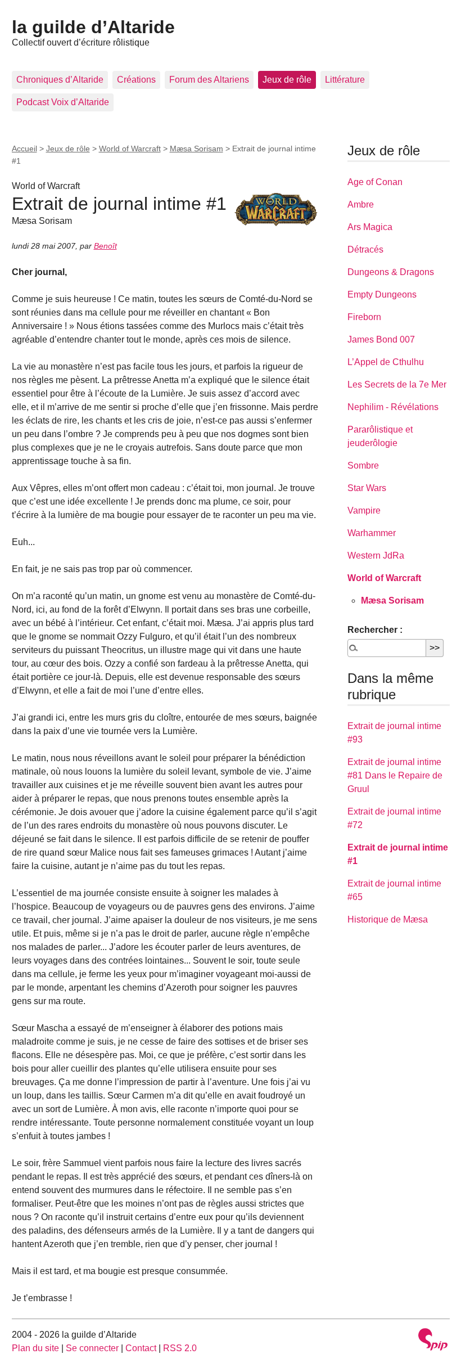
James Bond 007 (381, 339)
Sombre (363, 465)
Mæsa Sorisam (196, 148)
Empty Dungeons (382, 294)
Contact (140, 1348)
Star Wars (366, 488)
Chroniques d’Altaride (59, 79)
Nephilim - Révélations (393, 407)
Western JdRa (375, 555)
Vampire (364, 510)
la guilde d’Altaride (93, 27)
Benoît (105, 245)
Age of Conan (375, 182)
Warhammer (371, 533)
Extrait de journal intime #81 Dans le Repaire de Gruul (394, 775)
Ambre (360, 204)
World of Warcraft (130, 148)
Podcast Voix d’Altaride (62, 102)
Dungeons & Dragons (390, 272)
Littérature (345, 79)
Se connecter (92, 1348)
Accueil (24, 148)
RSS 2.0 (180, 1348)
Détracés (365, 249)
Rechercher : (375, 630)
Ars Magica (369, 227)
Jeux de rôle (287, 79)
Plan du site (35, 1348)
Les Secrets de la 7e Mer (396, 384)
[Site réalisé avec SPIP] (433, 1340)
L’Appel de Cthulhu (385, 362)
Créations (136, 79)
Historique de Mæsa (387, 919)
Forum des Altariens (209, 79)
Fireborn (364, 317)
